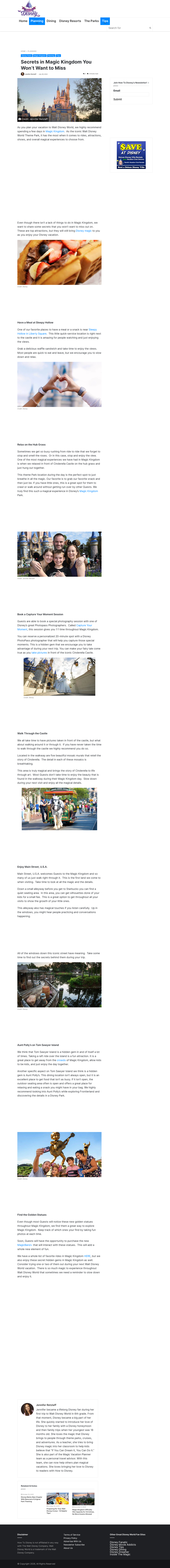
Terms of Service (72, 1535)
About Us (68, 1548)
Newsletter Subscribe (74, 1544)
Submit (117, 99)
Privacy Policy (70, 1538)
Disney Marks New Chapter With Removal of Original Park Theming (31, 1499)
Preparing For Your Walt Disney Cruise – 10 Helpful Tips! (57, 1511)
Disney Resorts (70, 21)
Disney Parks (27, 56)
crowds (61, 1060)
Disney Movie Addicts (123, 1544)
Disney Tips (117, 1547)
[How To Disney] (29, 8)
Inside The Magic (120, 1554)
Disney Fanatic (118, 1542)
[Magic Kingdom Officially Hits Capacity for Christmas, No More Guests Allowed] (83, 1499)
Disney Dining (118, 1549)
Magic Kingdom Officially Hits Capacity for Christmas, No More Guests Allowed (83, 1512)
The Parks (91, 21)
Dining (51, 21)
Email (116, 90)
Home (23, 21)
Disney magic (84, 230)
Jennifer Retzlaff (30, 74)
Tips (105, 21)
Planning (37, 21)
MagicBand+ (25, 1244)
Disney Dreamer (119, 1551)
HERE (87, 1256)
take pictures (39, 652)
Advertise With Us (72, 1541)
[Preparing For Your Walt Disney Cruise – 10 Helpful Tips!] (58, 1498)
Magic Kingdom (40, 56)
